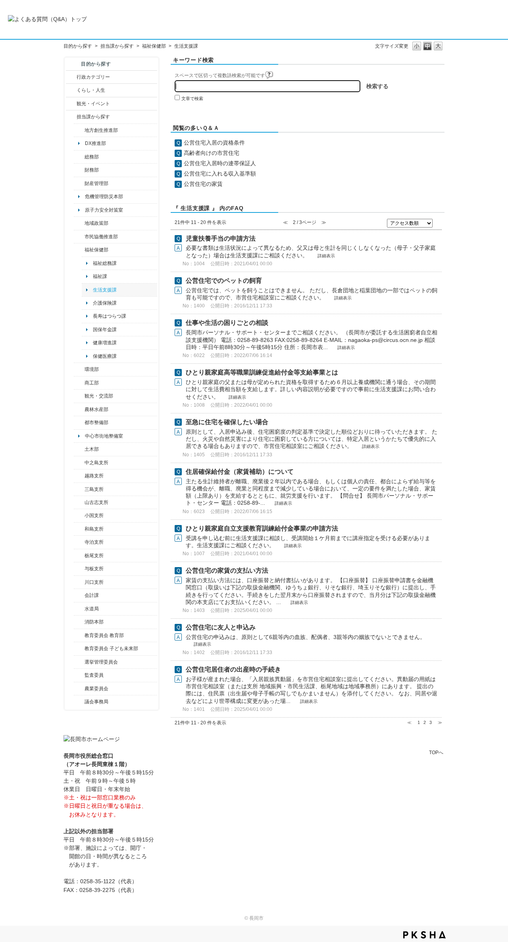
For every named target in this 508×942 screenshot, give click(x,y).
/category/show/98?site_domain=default (79, 502)
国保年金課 (105, 329)
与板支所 (94, 568)
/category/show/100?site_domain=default (79, 130)
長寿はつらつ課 (109, 316)
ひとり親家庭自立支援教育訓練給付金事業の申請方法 (262, 528)
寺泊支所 (94, 542)
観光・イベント (93, 103)
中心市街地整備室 (104, 436)
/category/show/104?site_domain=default (79, 223)
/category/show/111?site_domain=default (79, 662)
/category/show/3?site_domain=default (71, 77)
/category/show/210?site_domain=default (79, 595)
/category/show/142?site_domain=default (79, 475)
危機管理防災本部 (104, 196)
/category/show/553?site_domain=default (79, 183)
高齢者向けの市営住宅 (211, 153)
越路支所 (94, 476)
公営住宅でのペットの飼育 (224, 280)
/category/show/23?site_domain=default (79, 369)
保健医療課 (105, 356)
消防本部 (94, 622)
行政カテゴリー (93, 77)
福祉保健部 (154, 46)
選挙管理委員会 (101, 662)
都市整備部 (96, 422)
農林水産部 (96, 409)
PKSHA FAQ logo (424, 935)
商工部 (92, 383)
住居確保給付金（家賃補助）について (240, 471)
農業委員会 (96, 688)
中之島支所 (96, 462)
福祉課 (100, 276)
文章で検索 (192, 98)
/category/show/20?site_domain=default (79, 396)
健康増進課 (105, 343)
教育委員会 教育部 (104, 635)
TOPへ (436, 752)
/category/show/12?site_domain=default (71, 90)
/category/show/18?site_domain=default (71, 103)
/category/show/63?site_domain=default (79, 542)
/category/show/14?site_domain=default (79, 249)
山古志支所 (96, 502)
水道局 (92, 609)
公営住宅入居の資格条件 (214, 142)
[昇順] (438, 221)
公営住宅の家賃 (203, 184)
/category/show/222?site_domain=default (79, 688)
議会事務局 (96, 702)
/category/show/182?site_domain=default (79, 422)
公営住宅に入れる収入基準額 (220, 173)
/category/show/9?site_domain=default (71, 116)
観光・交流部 (99, 396)
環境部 (92, 369)
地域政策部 (96, 223)
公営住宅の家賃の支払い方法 (227, 570)
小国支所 (94, 515)
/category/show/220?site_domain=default (79, 675)
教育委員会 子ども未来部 (111, 648)
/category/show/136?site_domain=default (79, 568)
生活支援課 (105, 290)
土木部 (92, 449)
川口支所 (94, 582)
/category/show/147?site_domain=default (79, 608)
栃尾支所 (94, 555)
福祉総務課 (105, 263)
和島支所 (94, 529)
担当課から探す (117, 46)
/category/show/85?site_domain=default (79, 621)
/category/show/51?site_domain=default (79, 648)
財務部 (92, 170)
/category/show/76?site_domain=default (79, 409)
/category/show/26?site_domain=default (79, 236)
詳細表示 (326, 255)
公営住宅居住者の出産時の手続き (233, 669)
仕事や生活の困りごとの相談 (227, 322)
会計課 (92, 595)
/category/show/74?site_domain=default (79, 515)
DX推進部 (95, 143)
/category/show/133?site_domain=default (79, 582)
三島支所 (94, 489)
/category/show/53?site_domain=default (79, 489)
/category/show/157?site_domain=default (79, 701)
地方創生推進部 (101, 130)
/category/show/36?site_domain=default (79, 382)
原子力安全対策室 (104, 210)
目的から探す (78, 46)
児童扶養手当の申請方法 (221, 238)
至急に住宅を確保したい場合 (227, 422)
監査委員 (94, 675)
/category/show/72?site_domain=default (79, 170)
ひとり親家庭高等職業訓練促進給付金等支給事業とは (262, 372)
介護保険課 (105, 303)
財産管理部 (96, 183)
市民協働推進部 (101, 236)
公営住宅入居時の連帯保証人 (220, 163)
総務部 (92, 157)
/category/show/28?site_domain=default (79, 449)
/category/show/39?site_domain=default (79, 635)
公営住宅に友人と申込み (221, 627)
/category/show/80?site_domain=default (79, 555)
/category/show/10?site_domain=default (79, 156)
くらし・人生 (91, 90)
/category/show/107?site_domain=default (79, 462)
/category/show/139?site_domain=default (79, 529)
